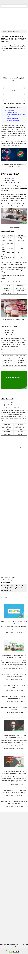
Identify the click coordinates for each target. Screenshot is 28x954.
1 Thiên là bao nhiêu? (13, 118)
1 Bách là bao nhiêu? (13, 120)
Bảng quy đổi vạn (12, 112)
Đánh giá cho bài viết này (8, 577)
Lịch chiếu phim (13, 1)
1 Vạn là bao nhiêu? (9, 110)
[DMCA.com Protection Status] (14, 952)
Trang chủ (4, 31)
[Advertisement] (14, 15)
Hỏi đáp (10, 31)
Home (6, 1)
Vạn (12, 178)
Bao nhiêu (15, 31)
